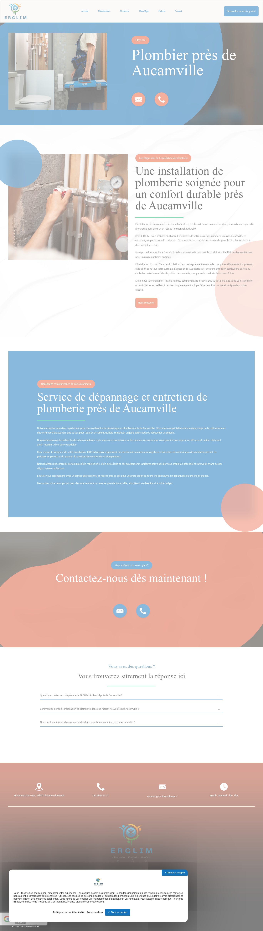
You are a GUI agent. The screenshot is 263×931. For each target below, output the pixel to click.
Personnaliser (94, 912)
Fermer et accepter (175, 872)
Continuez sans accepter (26, 925)
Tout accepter (118, 912)
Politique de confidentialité (69, 912)
